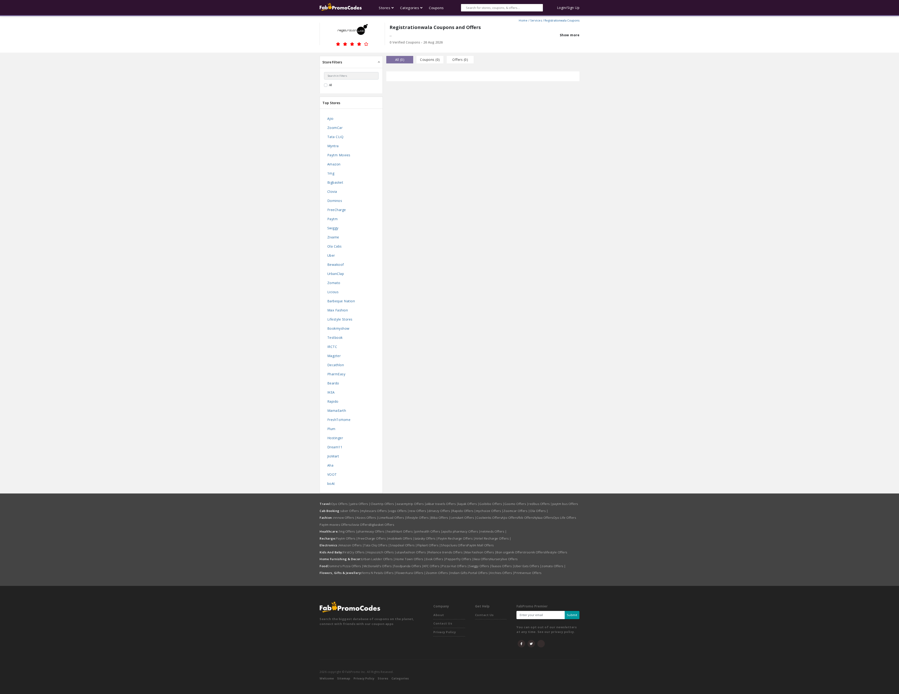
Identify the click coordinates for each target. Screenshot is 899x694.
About (438, 615)
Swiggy (333, 228)
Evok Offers (436, 559)
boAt (331, 483)
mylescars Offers (375, 511)
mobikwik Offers (401, 538)
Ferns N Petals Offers (379, 573)
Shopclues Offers (454, 545)
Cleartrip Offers (384, 504)
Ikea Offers (482, 559)
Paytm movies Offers (335, 524)
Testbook (335, 337)
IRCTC (332, 346)
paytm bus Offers (565, 504)
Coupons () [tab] (430, 59)
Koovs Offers (368, 517)
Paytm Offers (347, 538)
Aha (330, 465)
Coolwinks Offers (489, 517)
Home (523, 19)
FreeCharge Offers (373, 538)
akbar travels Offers (442, 504)
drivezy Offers (440, 511)
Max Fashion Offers (480, 552)
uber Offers (351, 511)
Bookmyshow (338, 328)
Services (536, 19)
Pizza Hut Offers (455, 566)
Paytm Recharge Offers (456, 538)
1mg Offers (348, 531)
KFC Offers (433, 566)
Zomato (333, 283)
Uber (331, 255)
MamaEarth (336, 410)
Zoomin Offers (438, 573)
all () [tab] (400, 59)
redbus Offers (540, 504)
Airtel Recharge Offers (493, 538)
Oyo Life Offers (564, 517)
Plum (331, 429)
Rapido (333, 401)
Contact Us (442, 623)
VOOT (332, 474)
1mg (331, 173)
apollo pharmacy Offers (461, 531)
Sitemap (343, 678)
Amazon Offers (351, 545)
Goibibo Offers (491, 504)
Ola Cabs (334, 246)
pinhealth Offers (428, 531)
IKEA (331, 392)
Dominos (334, 200)
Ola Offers (539, 511)
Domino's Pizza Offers (346, 566)
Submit (572, 615)
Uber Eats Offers (528, 566)
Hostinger (335, 438)
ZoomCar (335, 127)
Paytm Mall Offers (480, 545)
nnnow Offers (345, 517)
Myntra (333, 146)
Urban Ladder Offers (378, 559)
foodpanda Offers (409, 566)
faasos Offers (503, 566)
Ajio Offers (510, 517)
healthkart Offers (401, 531)
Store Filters (332, 62)
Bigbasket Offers (381, 524)
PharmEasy (336, 374)
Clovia (332, 191)
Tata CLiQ (335, 137)
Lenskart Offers (464, 517)
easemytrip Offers (411, 504)
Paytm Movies (338, 155)
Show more (570, 35)
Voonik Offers (534, 552)
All (330, 85)
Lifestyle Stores (340, 319)
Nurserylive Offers (504, 559)
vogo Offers (399, 511)
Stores (383, 678)
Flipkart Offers (429, 545)
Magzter (334, 356)
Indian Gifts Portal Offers (470, 573)
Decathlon (335, 365)
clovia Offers (360, 524)
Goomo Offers (516, 504)
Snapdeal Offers (403, 545)
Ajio (330, 118)
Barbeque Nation (341, 301)
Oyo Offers (340, 504)
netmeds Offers (493, 531)
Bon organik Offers (510, 552)
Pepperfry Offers (460, 559)
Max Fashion (337, 310)
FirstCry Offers (355, 552)
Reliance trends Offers (446, 552)
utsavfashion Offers (412, 552)
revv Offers (419, 511)
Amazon (334, 164)
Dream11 (335, 447)
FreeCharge (336, 210)
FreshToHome (339, 419)
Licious (333, 292)
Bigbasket (335, 182)
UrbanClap (335, 273)
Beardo (333, 383)
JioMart (333, 456)
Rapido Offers (464, 511)
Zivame (333, 237)
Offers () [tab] (460, 59)
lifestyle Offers (418, 517)
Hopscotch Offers (381, 552)
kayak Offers (468, 504)
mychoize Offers (490, 511)
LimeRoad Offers (393, 517)
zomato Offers (554, 566)
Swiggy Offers (480, 566)
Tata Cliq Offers (377, 545)
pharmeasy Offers (372, 531)
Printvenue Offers (528, 573)
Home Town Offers (410, 559)
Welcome (327, 678)
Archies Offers (502, 573)
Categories (400, 678)
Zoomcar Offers (516, 511)
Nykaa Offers (543, 517)
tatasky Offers (426, 538)
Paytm (332, 219)
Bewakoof (335, 264)
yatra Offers (360, 504)
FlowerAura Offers (411, 573)
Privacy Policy (444, 632)
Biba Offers (441, 517)
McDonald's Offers (379, 566)
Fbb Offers (526, 517)
